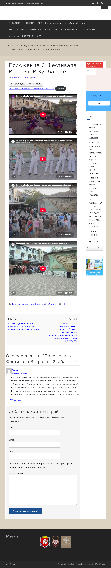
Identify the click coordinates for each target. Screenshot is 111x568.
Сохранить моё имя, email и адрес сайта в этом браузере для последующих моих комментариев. (41, 465)
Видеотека (71, 29)
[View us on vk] (93, 3)
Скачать (60, 89)
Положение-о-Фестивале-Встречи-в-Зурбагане (31, 89)
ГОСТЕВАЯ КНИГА (31, 36)
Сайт (11, 451)
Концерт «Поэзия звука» (93, 234)
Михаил (15, 370)
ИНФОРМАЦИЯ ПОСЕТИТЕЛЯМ (25, 29)
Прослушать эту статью (27, 83)
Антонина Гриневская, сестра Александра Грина (95, 185)
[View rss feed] (102, 3)
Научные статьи (53, 29)
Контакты (14, 36)
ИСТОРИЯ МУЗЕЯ (33, 23)
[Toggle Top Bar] (104, 7)
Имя (12, 427)
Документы (89, 29)
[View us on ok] (97, 3)
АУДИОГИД (15, 23)
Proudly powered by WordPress (90, 564)
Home (11, 45)
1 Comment (67, 304)
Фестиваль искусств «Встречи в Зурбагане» (54, 45)
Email (12, 439)
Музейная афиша (74, 23)
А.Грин (8, 545)
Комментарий (17, 473)
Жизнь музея (52, 23)
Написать (99, 103)
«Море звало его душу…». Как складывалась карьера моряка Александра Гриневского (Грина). (95, 156)
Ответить (16, 400)
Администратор (20, 77)
